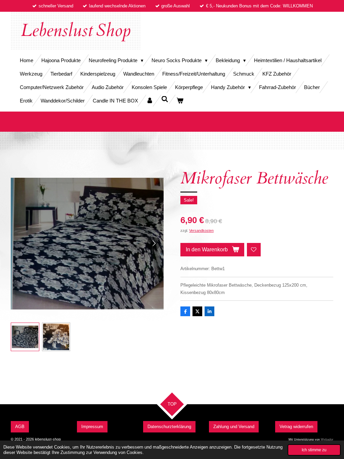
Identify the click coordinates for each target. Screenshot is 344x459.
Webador (327, 439)
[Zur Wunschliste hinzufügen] (254, 250)
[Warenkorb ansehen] (179, 101)
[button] (25, 337)
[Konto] (149, 101)
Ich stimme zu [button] (314, 450)
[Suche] (164, 99)
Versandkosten (201, 230)
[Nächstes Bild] (153, 243)
